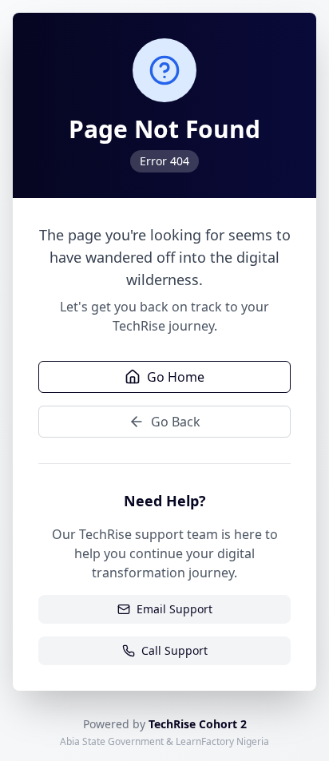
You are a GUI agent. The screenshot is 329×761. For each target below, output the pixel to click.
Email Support (174, 608)
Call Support (174, 650)
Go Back (175, 421)
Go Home (175, 377)
